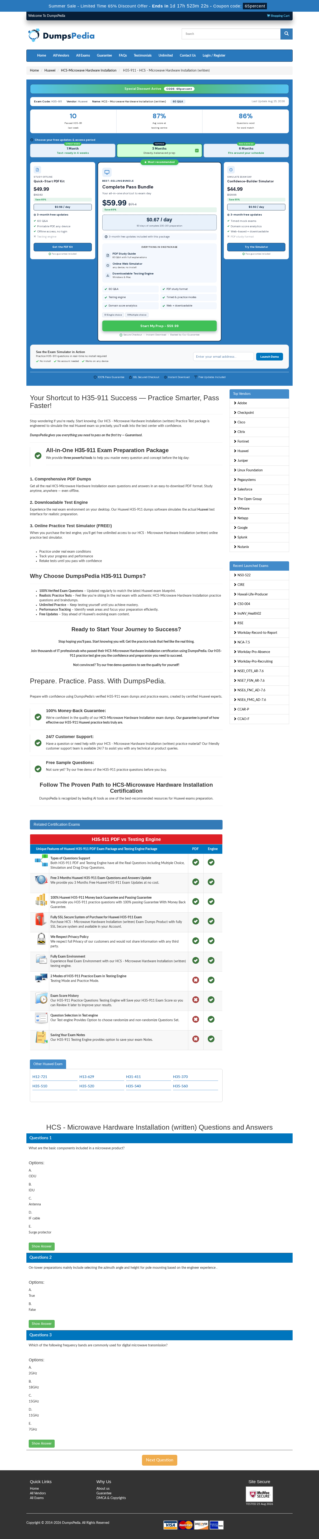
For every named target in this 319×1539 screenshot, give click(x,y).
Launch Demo (269, 356)
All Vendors (61, 55)
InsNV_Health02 (249, 613)
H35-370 (180, 1077)
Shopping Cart (280, 16)
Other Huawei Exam (48, 1064)
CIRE (241, 585)
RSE (240, 623)
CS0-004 (243, 604)
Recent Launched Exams (250, 566)
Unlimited (166, 55)
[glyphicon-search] (286, 34)
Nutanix (243, 547)
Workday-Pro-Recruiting (255, 661)
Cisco (241, 422)
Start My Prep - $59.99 (159, 326)
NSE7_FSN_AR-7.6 (251, 680)
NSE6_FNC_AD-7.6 (251, 690)
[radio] (72, 150)
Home (41, 55)
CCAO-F (243, 719)
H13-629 (86, 1077)
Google (242, 528)
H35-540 (133, 1086)
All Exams (83, 55)
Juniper (242, 460)
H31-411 (133, 1077)
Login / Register (214, 55)
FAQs (123, 55)
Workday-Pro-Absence (253, 652)
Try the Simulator (256, 247)
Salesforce (244, 489)
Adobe (242, 403)
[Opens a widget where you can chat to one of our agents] (287, 1512)
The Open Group (249, 499)
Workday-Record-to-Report (257, 632)
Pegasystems (246, 480)
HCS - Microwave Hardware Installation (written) (134, 101)
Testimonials (143, 55)
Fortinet (243, 441)
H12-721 (39, 1077)
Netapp (242, 518)
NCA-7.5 (243, 642)
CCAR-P (243, 709)
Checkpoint (245, 412)
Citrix (241, 432)
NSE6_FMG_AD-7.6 (251, 700)
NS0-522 (244, 575)
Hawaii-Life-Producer (252, 594)
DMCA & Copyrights (111, 1498)
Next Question (159, 1460)
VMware (243, 508)
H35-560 (180, 1086)
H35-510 (39, 1086)
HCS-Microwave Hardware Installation (89, 70)
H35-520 (86, 1086)
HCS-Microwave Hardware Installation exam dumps (136, 718)
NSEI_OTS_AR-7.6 (250, 671)
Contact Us (188, 55)
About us (103, 1488)
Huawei (49, 70)
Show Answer (42, 1246)
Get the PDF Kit (62, 247)
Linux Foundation (250, 470)
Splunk (242, 537)
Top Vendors (242, 394)
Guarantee (104, 55)
